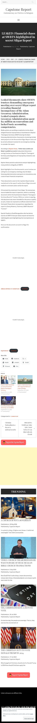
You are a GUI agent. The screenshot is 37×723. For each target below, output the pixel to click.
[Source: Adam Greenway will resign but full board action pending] (25, 379)
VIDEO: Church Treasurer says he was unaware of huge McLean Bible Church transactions (18, 563)
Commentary (14, 416)
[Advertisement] (18, 466)
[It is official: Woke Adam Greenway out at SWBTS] (8, 400)
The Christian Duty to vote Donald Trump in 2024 (15, 651)
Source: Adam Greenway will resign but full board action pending (24, 386)
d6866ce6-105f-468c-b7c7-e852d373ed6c (10, 288)
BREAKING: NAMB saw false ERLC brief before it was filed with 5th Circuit (27, 428)
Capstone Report (18, 9)
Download (24, 288)
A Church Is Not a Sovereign (16, 520)
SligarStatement (5, 350)
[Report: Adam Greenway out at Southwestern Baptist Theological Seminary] (8, 379)
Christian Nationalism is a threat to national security (10, 426)
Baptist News (13, 149)
